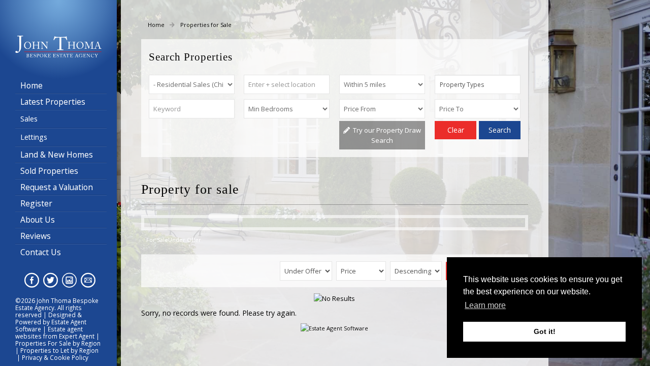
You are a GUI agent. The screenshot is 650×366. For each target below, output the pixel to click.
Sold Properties (49, 170)
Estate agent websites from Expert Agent (54, 332)
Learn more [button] (485, 305)
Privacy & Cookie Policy (55, 357)
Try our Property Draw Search (385, 135)
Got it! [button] (545, 331)
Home (31, 85)
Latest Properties (52, 101)
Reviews (35, 235)
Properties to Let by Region (59, 350)
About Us (37, 219)
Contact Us (40, 252)
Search (500, 130)
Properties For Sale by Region (58, 343)
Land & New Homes (56, 154)
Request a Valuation (56, 187)
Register (36, 203)
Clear (455, 130)
